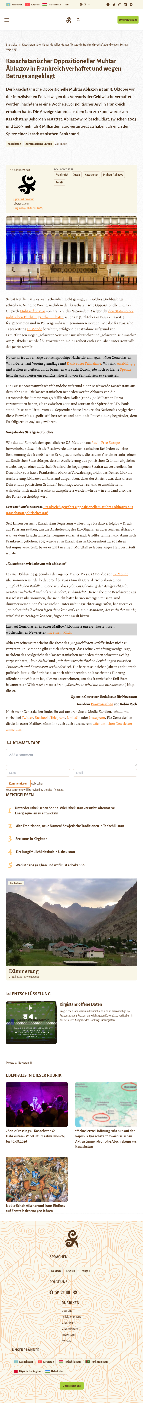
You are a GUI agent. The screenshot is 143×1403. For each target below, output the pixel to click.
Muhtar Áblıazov (32, 311)
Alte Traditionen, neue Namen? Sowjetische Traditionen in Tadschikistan (70, 826)
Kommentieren (18, 783)
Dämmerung (24, 971)
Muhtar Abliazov (113, 174)
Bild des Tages (16, 883)
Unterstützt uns (128, 19)
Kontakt (66, 1340)
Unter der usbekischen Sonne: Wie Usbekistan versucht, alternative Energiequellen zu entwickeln (65, 810)
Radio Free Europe (105, 442)
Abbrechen (37, 783)
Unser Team (68, 1322)
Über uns (67, 1310)
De (84, 4)
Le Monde (34, 329)
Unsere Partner (70, 1328)
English (70, 1270)
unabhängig (126, 363)
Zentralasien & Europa (39, 143)
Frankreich (62, 174)
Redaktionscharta (71, 1316)
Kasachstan (14, 143)
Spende (125, 369)
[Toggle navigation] (6, 19)
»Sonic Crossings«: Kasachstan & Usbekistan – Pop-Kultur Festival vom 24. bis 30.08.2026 (36, 1136)
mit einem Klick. (59, 632)
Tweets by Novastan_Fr (19, 1062)
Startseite (11, 44)
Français (85, 1270)
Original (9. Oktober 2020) (28, 208)
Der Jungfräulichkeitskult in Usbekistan (45, 852)
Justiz (76, 174)
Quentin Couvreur (23, 199)
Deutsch (56, 1270)
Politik (59, 182)
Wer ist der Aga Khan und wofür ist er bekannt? (50, 865)
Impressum (68, 1334)
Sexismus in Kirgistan (31, 839)
